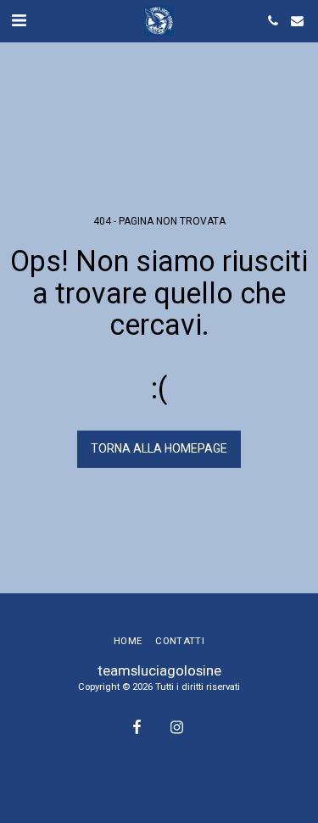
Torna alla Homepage (159, 448)
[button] (18, 20)
